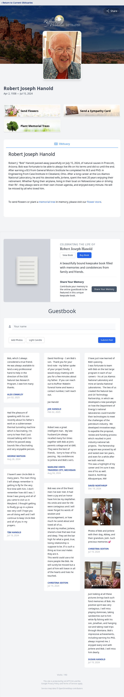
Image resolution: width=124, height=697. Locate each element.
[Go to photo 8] (105, 585)
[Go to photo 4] (97, 585)
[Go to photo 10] (108, 585)
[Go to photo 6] (101, 585)
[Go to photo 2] (103, 523)
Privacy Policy (53, 683)
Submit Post (107, 340)
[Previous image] (87, 512)
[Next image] (117, 512)
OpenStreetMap (65, 688)
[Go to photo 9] (107, 585)
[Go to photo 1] (101, 523)
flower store (94, 202)
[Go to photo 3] (96, 585)
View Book (68, 255)
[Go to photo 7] (103, 585)
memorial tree (47, 202)
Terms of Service (70, 683)
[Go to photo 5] (99, 585)
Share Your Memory (104, 289)
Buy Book (84, 255)
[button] (102, 511)
